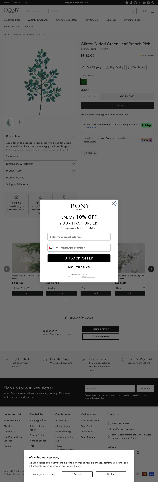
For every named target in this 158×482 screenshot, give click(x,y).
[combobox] (53, 247)
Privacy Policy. (73, 466)
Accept (77, 474)
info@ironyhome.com (88, 277)
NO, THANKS (79, 267)
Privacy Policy (81, 274)
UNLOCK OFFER (79, 258)
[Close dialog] (113, 203)
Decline (111, 474)
